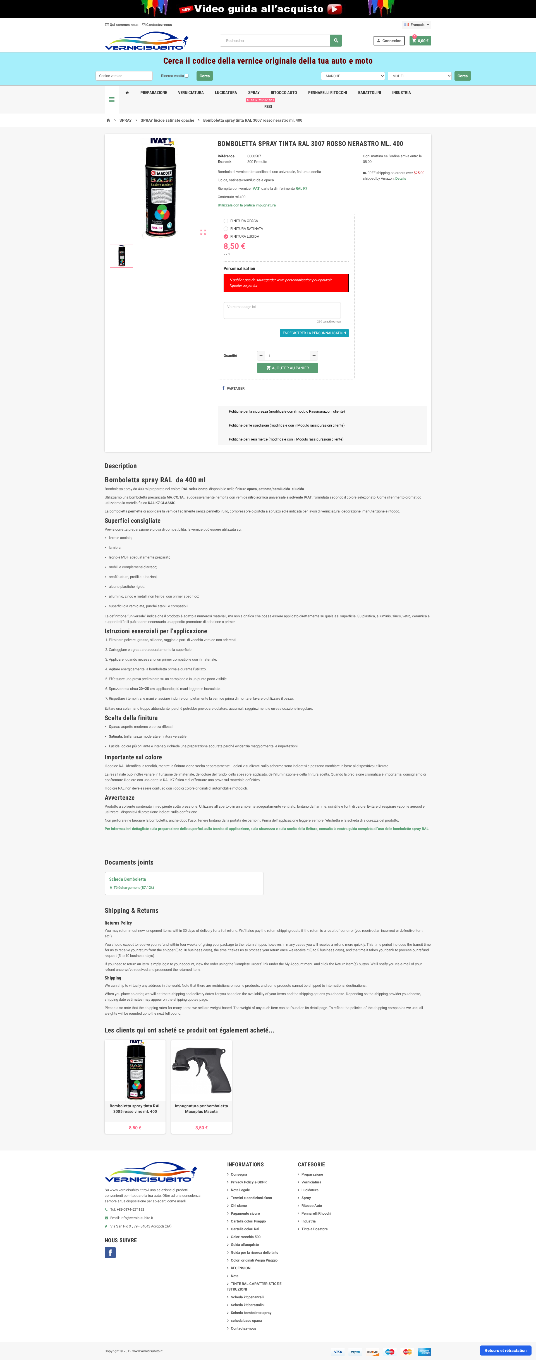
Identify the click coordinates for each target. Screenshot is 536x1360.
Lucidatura (226, 92)
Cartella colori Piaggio (248, 1221)
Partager (235, 388)
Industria (401, 92)
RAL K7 (301, 188)
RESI (267, 104)
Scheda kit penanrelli (247, 1297)
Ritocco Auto (284, 92)
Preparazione (153, 92)
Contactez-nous (158, 25)
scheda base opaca (246, 1320)
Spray (254, 92)
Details (400, 178)
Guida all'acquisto (245, 1245)
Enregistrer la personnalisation (314, 333)
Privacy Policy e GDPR (249, 1182)
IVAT (256, 188)
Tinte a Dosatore (315, 1229)
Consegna (239, 1174)
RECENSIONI (241, 1268)
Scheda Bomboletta (127, 879)
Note (234, 1276)
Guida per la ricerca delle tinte (254, 1252)
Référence (226, 156)
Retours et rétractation (506, 1350)
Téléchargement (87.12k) (131, 887)
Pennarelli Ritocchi (327, 92)
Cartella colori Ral (245, 1229)
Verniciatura (191, 92)
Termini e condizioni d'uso (251, 1198)
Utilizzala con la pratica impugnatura (247, 205)
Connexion (388, 40)
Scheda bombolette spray (251, 1313)
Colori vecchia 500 (245, 1237)
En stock (224, 162)
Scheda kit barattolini (247, 1305)
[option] (135, 1087)
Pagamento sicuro (245, 1213)
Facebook (110, 1252)
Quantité (230, 355)
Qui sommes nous (123, 25)
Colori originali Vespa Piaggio (254, 1260)
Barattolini (369, 92)
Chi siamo (239, 1205)
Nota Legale (240, 1190)
